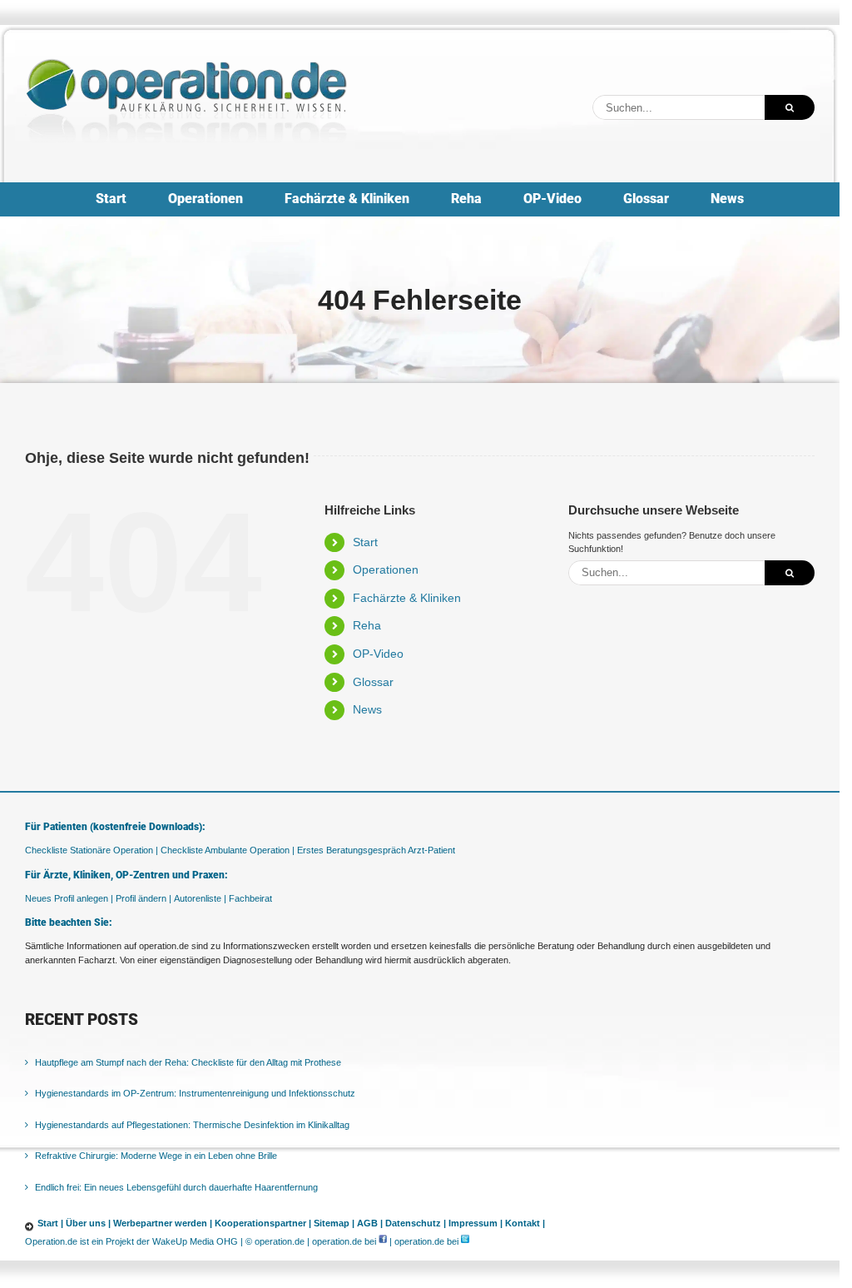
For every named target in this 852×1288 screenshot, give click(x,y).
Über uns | (88, 1223)
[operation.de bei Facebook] (383, 1241)
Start (365, 542)
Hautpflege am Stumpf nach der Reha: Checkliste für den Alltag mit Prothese (188, 1062)
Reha (367, 625)
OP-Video (378, 653)
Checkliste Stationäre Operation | (91, 850)
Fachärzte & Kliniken (407, 597)
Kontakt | (525, 1223)
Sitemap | (334, 1223)
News (367, 709)
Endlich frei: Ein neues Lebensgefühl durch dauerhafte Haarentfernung (176, 1187)
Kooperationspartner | (263, 1223)
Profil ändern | (143, 898)
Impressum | (475, 1223)
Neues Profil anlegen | (69, 898)
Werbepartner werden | (162, 1223)
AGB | (370, 1223)
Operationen (386, 569)
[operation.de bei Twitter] (465, 1241)
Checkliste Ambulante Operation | (228, 850)
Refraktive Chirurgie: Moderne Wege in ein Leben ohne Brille (156, 1156)
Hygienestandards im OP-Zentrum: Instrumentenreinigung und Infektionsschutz (195, 1093)
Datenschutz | (415, 1223)
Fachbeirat (250, 898)
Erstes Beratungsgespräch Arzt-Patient (376, 850)
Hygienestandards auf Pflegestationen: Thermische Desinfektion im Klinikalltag (192, 1125)
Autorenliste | (200, 898)
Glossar (373, 682)
